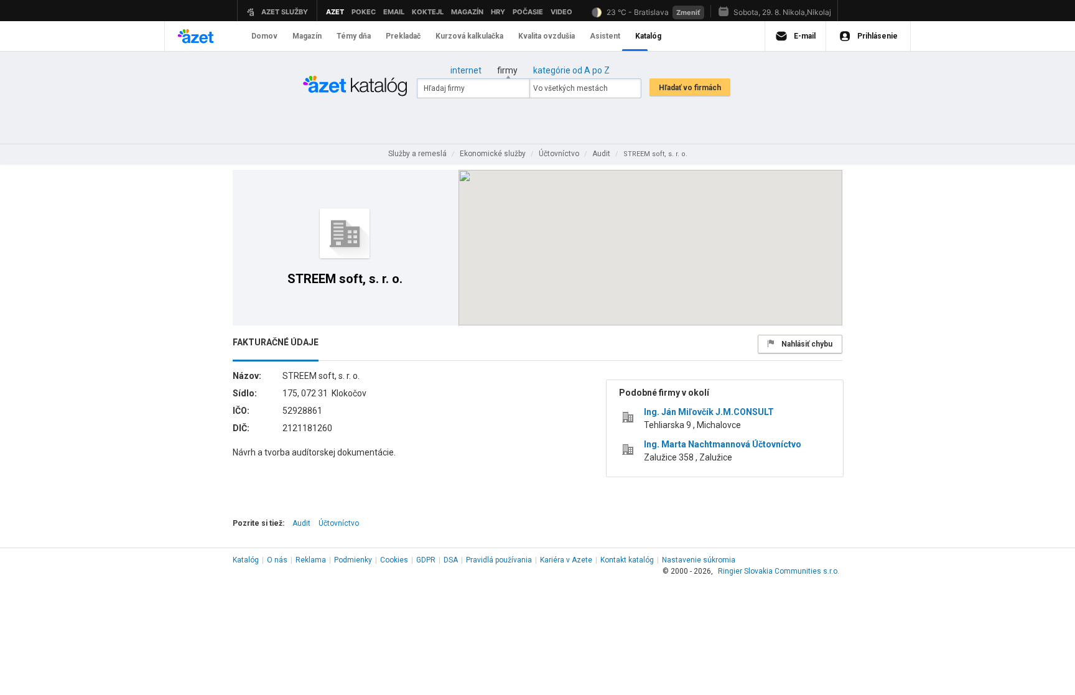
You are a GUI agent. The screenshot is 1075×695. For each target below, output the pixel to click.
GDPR (425, 560)
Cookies (394, 560)
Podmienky (353, 560)
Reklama (311, 560)
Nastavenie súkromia (698, 560)
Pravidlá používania (499, 560)
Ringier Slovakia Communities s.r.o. (778, 571)
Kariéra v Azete (566, 560)
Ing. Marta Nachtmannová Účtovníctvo (722, 444)
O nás (277, 560)
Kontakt (627, 560)
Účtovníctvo (339, 523)
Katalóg (246, 560)
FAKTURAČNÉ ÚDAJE (276, 342)
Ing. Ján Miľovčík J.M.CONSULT (709, 412)
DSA (451, 560)
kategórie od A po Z (571, 70)
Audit (301, 523)
